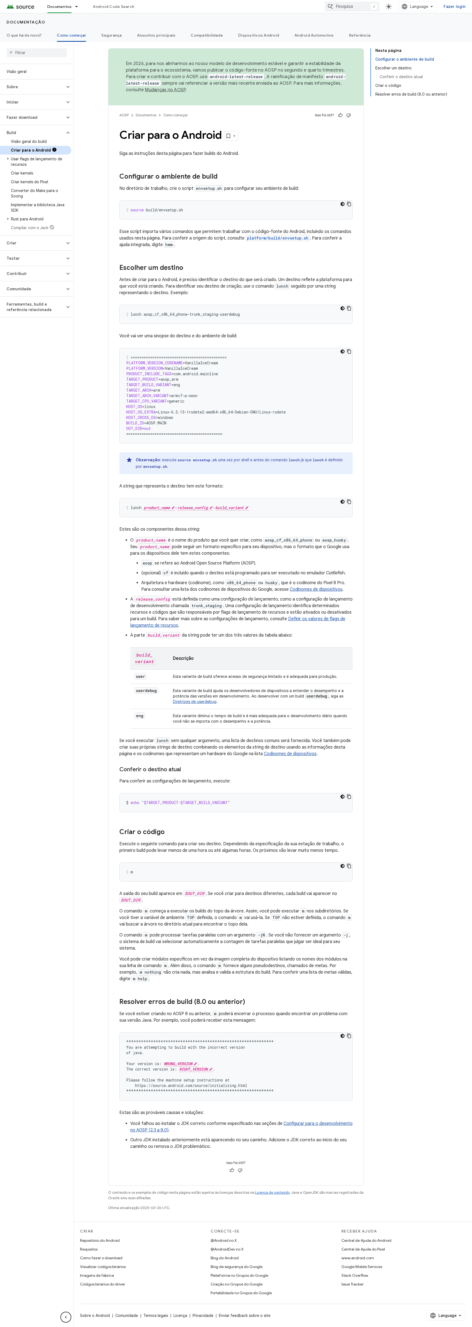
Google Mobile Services (361, 1266)
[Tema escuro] (342, 204)
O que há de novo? (24, 35)
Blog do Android (225, 1257)
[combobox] (352, 6)
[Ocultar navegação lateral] (65, 1317)
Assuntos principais (156, 35)
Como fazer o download (101, 1257)
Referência (360, 35)
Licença (180, 1315)
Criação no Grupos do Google (236, 1284)
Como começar (71, 35)
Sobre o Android (95, 1315)
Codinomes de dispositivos (316, 589)
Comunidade (126, 1315)
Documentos (59, 6)
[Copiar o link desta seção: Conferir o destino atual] (186, 770)
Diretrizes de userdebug (194, 701)
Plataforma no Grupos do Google (239, 1275)
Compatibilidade (207, 35)
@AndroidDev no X (227, 1249)
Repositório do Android (100, 1240)
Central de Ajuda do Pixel (363, 1249)
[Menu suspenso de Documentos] (79, 6)
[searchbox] (37, 52)
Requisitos (89, 1249)
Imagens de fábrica (97, 1275)
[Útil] (340, 115)
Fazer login (454, 6)
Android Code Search (113, 6)
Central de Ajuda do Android (366, 1240)
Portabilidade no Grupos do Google (241, 1292)
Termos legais (155, 1315)
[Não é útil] (348, 115)
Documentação (26, 22)
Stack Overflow (354, 1275)
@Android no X (224, 1240)
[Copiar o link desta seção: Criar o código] (170, 832)
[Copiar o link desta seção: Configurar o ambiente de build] (222, 177)
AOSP (124, 115)
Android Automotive (314, 35)
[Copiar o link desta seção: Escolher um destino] (188, 268)
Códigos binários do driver (102, 1284)
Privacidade (203, 1315)
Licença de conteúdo (272, 1192)
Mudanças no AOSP (165, 90)
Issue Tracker (352, 1284)
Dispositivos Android (258, 35)
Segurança (111, 35)
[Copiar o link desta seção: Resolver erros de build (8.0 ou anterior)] (250, 1002)
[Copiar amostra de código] (349, 204)
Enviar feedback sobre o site (244, 1315)
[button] (32, 86)
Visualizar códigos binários (103, 1266)
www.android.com (357, 1257)
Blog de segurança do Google (236, 1266)
